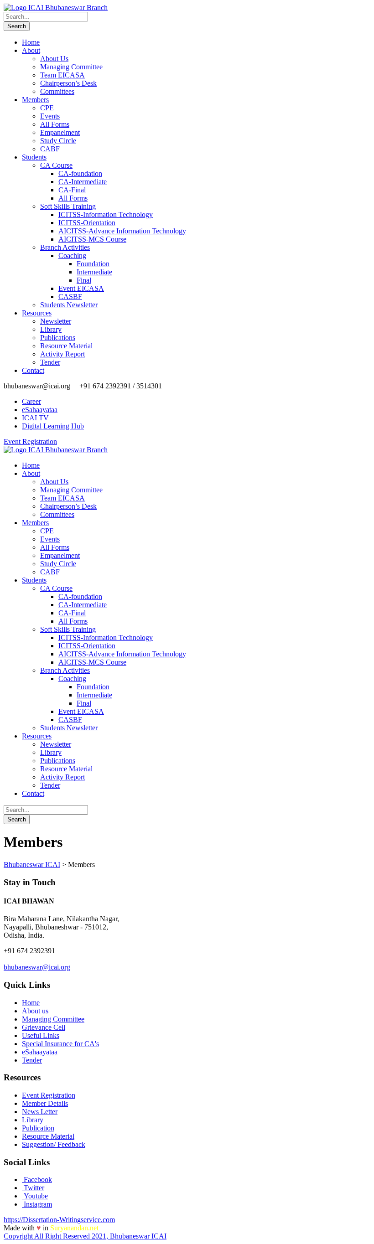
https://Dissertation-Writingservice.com (59, 1219)
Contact (33, 370)
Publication (38, 1128)
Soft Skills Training (68, 206)
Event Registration (30, 441)
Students (34, 157)
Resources (37, 313)
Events (50, 116)
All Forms (54, 124)
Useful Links (40, 1035)
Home (31, 42)
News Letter (39, 1111)
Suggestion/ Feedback (53, 1144)
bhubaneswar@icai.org (37, 967)
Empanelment (60, 132)
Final (84, 280)
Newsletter (55, 321)
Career (31, 401)
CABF (50, 149)
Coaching (72, 255)
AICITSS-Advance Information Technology (122, 231)
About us (35, 1011)
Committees (57, 91)
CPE (47, 108)
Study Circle (58, 141)
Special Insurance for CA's (60, 1044)
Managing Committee (71, 67)
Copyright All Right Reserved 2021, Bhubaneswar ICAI (85, 1236)
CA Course (56, 165)
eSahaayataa (39, 409)
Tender (50, 362)
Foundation (93, 264)
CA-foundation (80, 173)
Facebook (37, 1179)
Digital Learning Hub (53, 426)
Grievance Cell (43, 1027)
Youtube (35, 1196)
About (31, 50)
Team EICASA (62, 75)
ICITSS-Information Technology (105, 214)
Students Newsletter (69, 305)
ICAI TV (35, 418)
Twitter (33, 1188)
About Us (54, 58)
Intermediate (94, 272)
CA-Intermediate (82, 182)
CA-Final (72, 190)
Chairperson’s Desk (68, 83)
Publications (57, 337)
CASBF (70, 296)
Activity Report (62, 354)
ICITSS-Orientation (86, 223)
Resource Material (66, 346)
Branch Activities (65, 247)
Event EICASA (81, 288)
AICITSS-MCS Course (92, 239)
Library (51, 329)
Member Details (45, 1103)
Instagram (37, 1204)
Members (35, 99)
